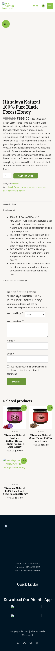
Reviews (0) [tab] (9, 210)
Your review (15, 321)
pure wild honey (34, 187)
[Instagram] (37, 643)
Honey (15, 183)
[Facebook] (24, 643)
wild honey (20, 190)
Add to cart (25, 175)
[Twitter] (30, 643)
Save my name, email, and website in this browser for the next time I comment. (27, 370)
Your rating (15, 313)
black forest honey (17, 187)
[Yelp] (18, 643)
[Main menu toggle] (50, 6)
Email (10, 353)
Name (11, 340)
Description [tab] (9, 204)
